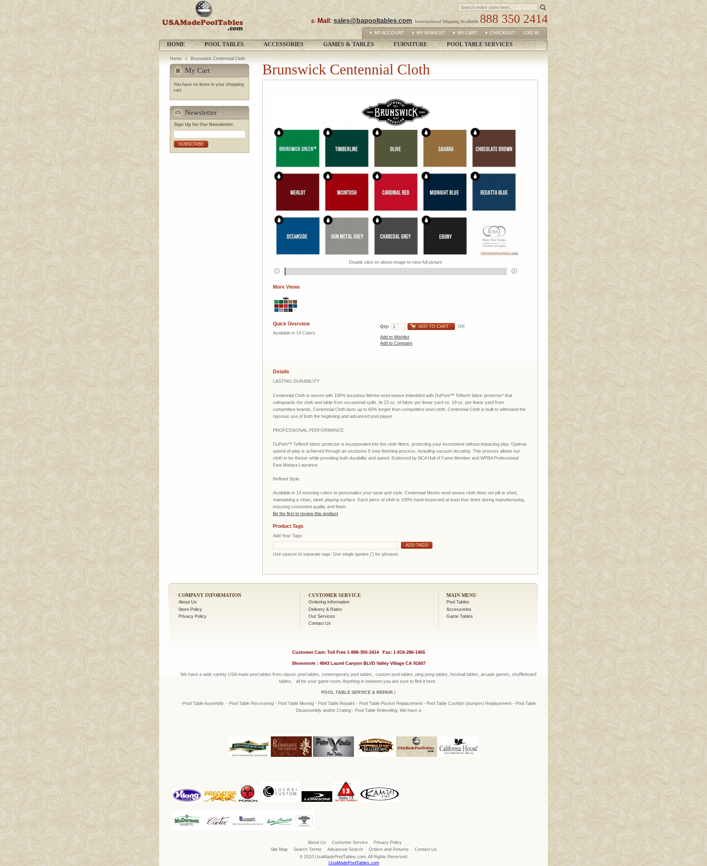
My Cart (467, 32)
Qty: (385, 326)
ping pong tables (431, 674)
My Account (389, 32)
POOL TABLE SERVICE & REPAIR (357, 692)
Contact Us (319, 623)
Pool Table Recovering (251, 703)
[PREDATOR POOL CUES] (220, 779)
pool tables (260, 674)
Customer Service (334, 595)
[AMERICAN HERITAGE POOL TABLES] (249, 757)
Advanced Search (345, 849)
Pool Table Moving (296, 703)
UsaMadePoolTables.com (354, 862)
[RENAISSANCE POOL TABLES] (291, 757)
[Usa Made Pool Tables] (204, 20)
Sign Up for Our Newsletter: (204, 124)
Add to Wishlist (394, 336)
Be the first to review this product (305, 513)
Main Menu (461, 595)
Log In (531, 32)
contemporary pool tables (347, 674)
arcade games (495, 674)
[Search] (543, 6)
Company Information (209, 595)
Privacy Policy (192, 616)
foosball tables (464, 674)
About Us (187, 601)
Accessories (458, 609)
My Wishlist (431, 32)
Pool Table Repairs (336, 703)
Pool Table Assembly (203, 703)
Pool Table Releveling (376, 710)
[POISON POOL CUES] (248, 779)
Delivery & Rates (325, 609)
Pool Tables (457, 601)
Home (176, 44)
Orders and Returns (389, 849)
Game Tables (459, 616)
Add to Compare (396, 343)
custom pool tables (394, 674)
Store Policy (190, 609)
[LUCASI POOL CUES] (279, 779)
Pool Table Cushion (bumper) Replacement (468, 703)
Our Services (321, 616)
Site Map (279, 849)
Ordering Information (328, 601)
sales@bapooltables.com (372, 20)
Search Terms (307, 849)
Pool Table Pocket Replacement (390, 703)
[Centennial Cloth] (285, 304)
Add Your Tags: (288, 535)
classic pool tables (301, 674)
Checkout (502, 32)
